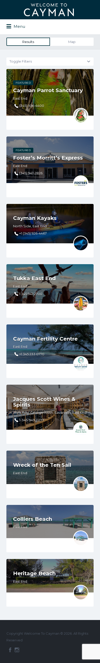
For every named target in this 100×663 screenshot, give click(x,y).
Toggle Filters (20, 61)
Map (72, 42)
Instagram (17, 650)
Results (28, 42)
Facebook (10, 650)
